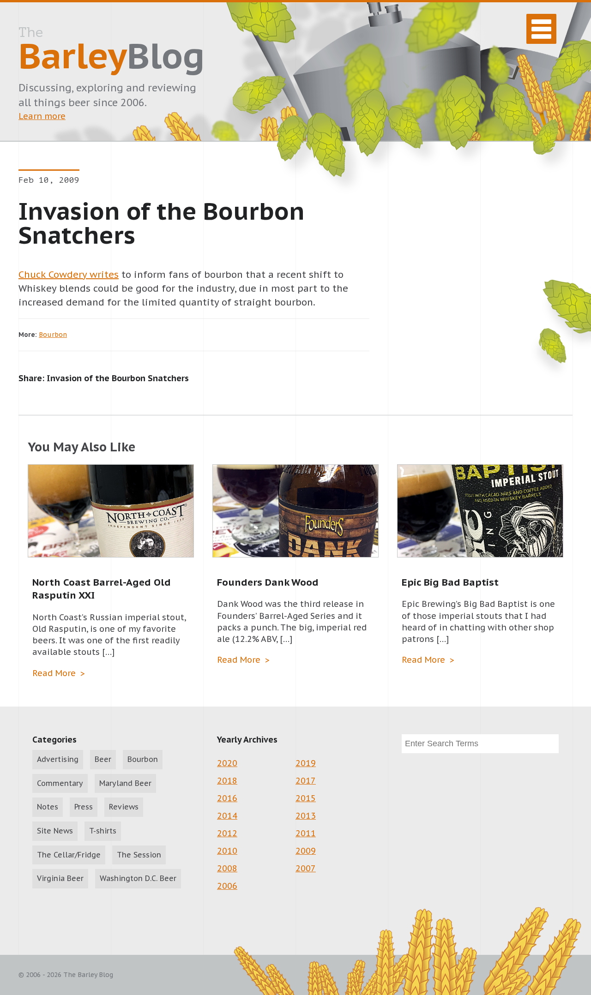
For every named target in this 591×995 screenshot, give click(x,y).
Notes (47, 806)
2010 (227, 850)
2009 (306, 850)
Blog (111, 51)
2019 (306, 763)
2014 (227, 815)
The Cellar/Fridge (69, 854)
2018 (227, 780)
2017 (306, 780)
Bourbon (53, 334)
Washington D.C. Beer (138, 878)
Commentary (60, 783)
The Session (139, 854)
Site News (55, 830)
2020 (227, 763)
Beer (103, 759)
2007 (306, 868)
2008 (227, 868)
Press (83, 806)
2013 (306, 815)
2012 (227, 833)
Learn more (42, 116)
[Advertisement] (480, 278)
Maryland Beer (125, 783)
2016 (227, 798)
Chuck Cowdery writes (68, 275)
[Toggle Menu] (541, 29)
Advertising (57, 759)
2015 (306, 798)
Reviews (124, 806)
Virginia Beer (60, 878)
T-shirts (102, 830)
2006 (227, 886)
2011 (306, 833)
